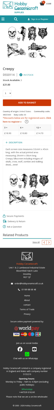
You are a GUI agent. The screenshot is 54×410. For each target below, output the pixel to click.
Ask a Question (14, 226)
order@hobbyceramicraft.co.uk (29, 283)
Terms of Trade (27, 309)
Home (27, 295)
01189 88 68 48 (29, 289)
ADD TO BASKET (27, 102)
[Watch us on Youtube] (34, 350)
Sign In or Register (39, 19)
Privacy (27, 314)
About (27, 300)
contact (27, 304)
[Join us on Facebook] (20, 349)
